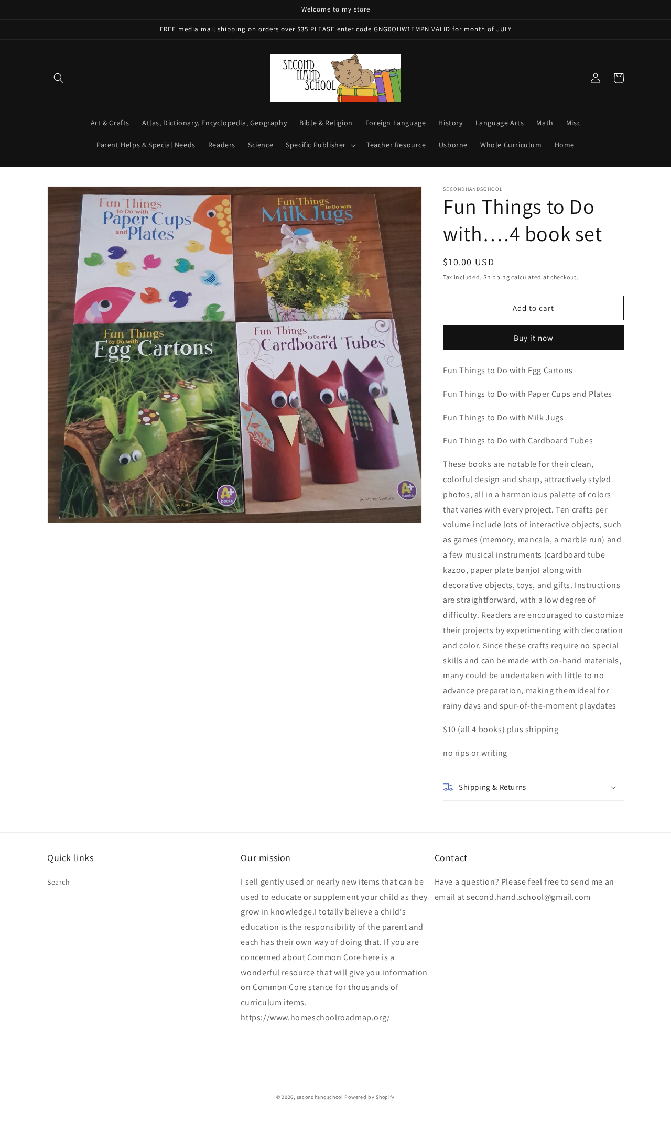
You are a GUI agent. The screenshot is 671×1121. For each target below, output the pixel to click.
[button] (58, 78)
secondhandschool (320, 1097)
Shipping (496, 277)
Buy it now (534, 338)
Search (58, 882)
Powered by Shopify (369, 1097)
